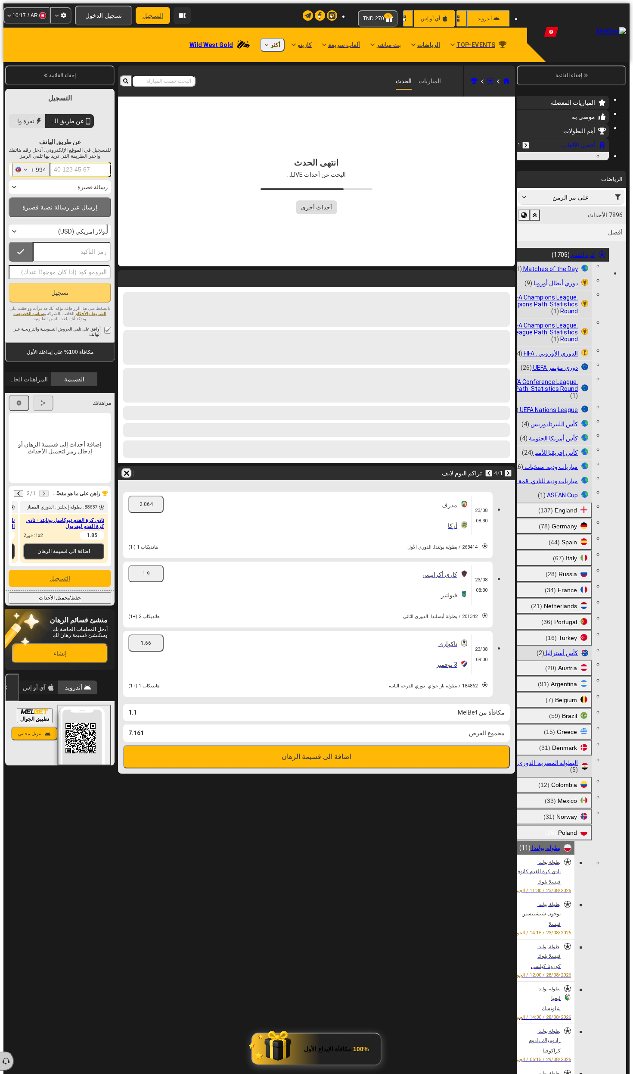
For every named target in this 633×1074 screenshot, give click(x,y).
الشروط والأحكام (90, 313)
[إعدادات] (60, 15)
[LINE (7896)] (506, 81)
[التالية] (485, 276)
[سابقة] (525, 145)
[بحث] (126, 81)
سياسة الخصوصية (28, 313)
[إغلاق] (12, 687)
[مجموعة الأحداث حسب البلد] (524, 268)
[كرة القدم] (490, 81)
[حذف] (126, 277)
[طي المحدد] (535, 268)
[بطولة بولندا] (474, 81)
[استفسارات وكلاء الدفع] (182, 15)
